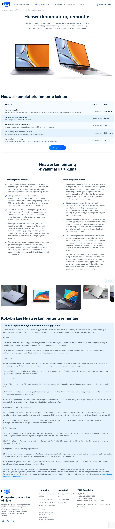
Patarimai (71, 4)
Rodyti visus (57, 148)
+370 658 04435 (105, 4)
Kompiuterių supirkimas (47, 506)
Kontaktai (81, 4)
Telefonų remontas (40, 4)
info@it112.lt (62, 502)
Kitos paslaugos (57, 4)
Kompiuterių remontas (21, 4)
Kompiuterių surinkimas (47, 502)
